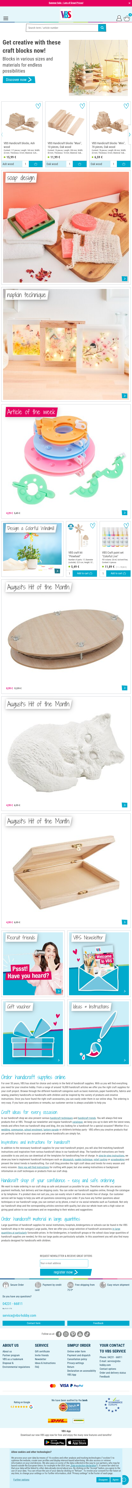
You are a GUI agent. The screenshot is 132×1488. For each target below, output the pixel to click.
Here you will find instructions (33, 1167)
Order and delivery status (113, 1372)
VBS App (71, 1374)
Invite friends (42, 1355)
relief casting (100, 1159)
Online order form (76, 1351)
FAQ (37, 1366)
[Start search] (102, 28)
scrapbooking (118, 1159)
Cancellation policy (77, 1359)
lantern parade (51, 1129)
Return (70, 1366)
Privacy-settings (75, 1363)
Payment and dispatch (78, 1355)
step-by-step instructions (111, 1155)
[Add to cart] (36, 164)
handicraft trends (87, 1118)
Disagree (103, 1479)
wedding (5, 1129)
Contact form (33, 1323)
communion (17, 1129)
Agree (116, 1479)
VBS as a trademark (13, 1359)
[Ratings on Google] (22, 1404)
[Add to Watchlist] (38, 106)
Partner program (11, 1355)
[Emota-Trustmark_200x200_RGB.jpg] (113, 1404)
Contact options (108, 1368)
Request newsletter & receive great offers (66, 1256)
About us (7, 1351)
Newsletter (40, 1359)
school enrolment (33, 1129)
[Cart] (127, 18)
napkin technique (84, 1159)
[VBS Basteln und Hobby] (66, 14)
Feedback (98, 1323)
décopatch (68, 1159)
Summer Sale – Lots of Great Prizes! (66, 2)
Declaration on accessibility (81, 1370)
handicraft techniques (61, 1118)
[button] (4, 134)
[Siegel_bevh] (69, 1406)
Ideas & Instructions (45, 1363)
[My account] (119, 18)
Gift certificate (42, 1351)
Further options (21, 1479)
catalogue (77, 1121)
